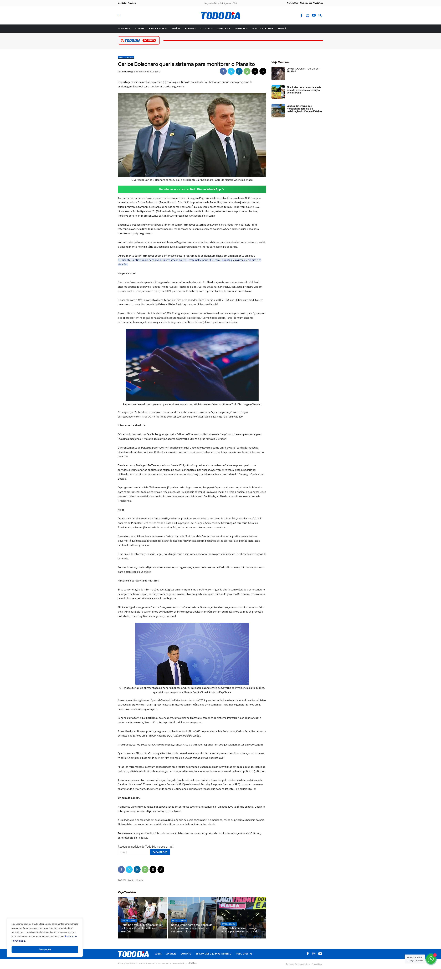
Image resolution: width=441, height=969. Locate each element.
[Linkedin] (239, 71)
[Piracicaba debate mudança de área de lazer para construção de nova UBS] (278, 92)
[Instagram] (308, 15)
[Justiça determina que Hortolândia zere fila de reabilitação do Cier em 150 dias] (278, 110)
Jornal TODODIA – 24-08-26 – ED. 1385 (303, 70)
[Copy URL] (262, 71)
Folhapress (127, 71)
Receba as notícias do (190, 189)
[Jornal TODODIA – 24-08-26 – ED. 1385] (278, 73)
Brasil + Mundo (126, 57)
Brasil (130, 880)
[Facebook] (301, 15)
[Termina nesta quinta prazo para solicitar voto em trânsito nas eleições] (142, 917)
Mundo (139, 880)
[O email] (255, 71)
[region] (45, 940)
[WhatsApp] (247, 71)
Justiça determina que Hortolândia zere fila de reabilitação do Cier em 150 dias (304, 108)
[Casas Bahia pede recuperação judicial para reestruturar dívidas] (241, 917)
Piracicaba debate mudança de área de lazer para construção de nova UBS (304, 90)
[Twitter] (231, 71)
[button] (320, 15)
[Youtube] (314, 15)
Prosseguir (45, 949)
